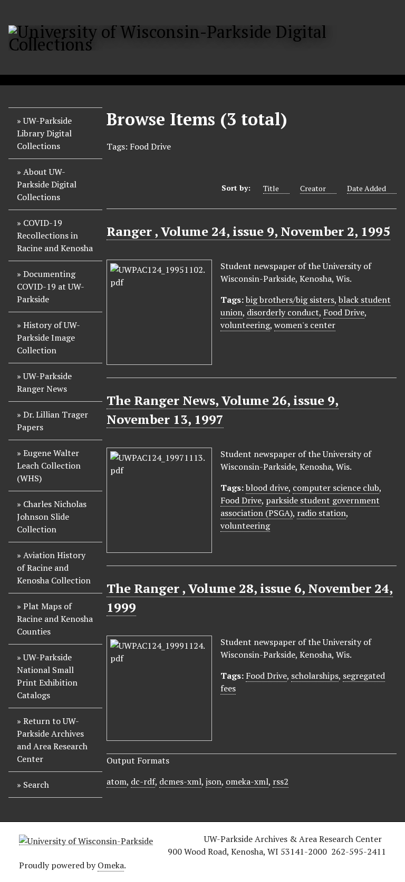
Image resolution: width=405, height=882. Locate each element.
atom (117, 781)
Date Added (366, 188)
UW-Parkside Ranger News (44, 382)
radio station (321, 513)
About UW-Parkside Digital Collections (46, 184)
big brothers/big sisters (290, 299)
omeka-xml (247, 781)
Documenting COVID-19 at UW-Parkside (50, 286)
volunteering (245, 325)
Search (36, 784)
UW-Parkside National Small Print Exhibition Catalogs (47, 676)
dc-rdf (143, 781)
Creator (313, 188)
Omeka (111, 865)
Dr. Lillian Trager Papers (52, 421)
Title (271, 188)
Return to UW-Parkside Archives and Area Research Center (52, 740)
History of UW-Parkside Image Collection (48, 337)
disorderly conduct (283, 312)
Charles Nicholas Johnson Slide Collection (51, 516)
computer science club (336, 487)
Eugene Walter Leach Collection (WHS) (49, 465)
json (213, 781)
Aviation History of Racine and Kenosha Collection (54, 567)
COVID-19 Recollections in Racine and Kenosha (55, 235)
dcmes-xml (180, 781)
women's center (304, 325)
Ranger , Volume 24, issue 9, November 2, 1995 (248, 231)
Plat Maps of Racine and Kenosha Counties (55, 618)
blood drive (267, 487)
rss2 (280, 781)
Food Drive (343, 312)
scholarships (315, 675)
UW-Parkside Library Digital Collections (44, 133)
